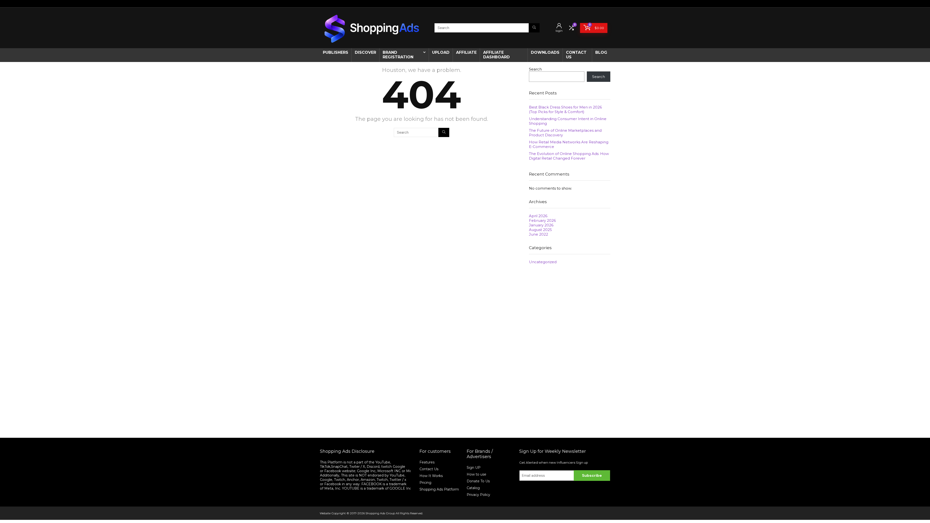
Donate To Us (478, 481)
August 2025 (540, 229)
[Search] (534, 27)
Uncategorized (543, 262)
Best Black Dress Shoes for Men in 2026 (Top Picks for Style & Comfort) (565, 109)
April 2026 (538, 216)
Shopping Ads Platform (439, 489)
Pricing (425, 482)
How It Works (431, 476)
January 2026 (541, 225)
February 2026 (542, 220)
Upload (441, 52)
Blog (601, 52)
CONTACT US (576, 54)
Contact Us (428, 469)
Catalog (473, 488)
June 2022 (538, 234)
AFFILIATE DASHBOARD (496, 54)
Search (535, 69)
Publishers (335, 52)
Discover (365, 52)
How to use (476, 474)
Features (426, 462)
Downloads (545, 52)
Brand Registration (398, 54)
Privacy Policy (478, 494)
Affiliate (466, 52)
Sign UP (473, 467)
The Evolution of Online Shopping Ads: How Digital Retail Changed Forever (569, 156)
